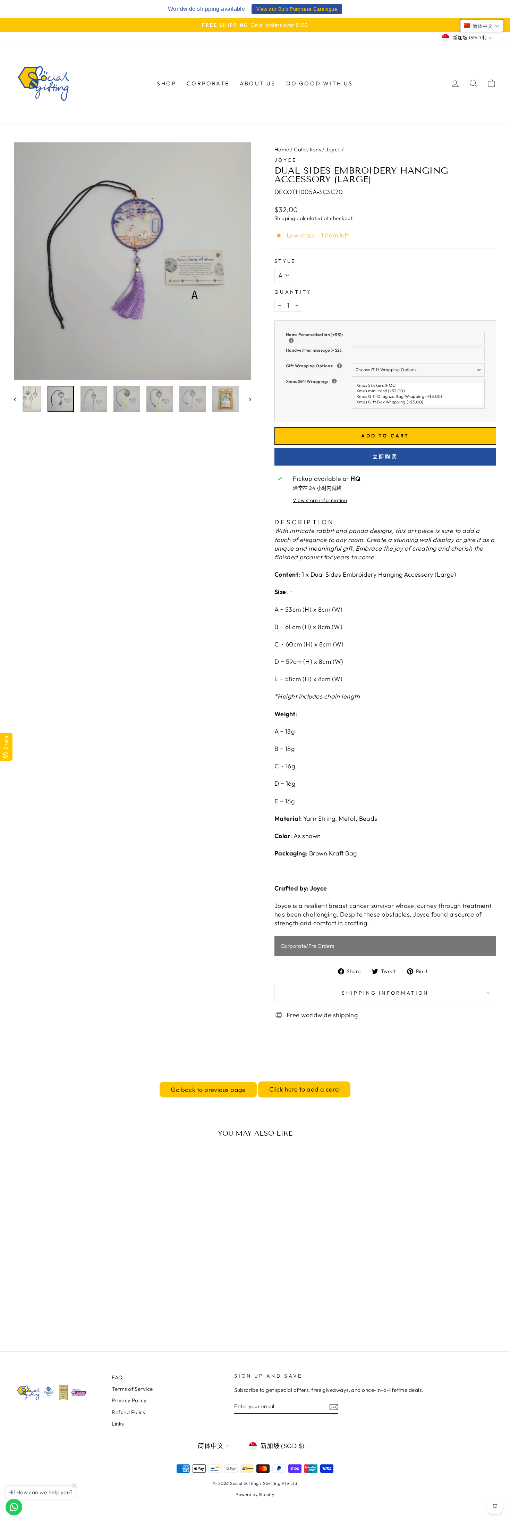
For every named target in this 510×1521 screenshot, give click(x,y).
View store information (320, 500)
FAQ (117, 1377)
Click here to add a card (304, 1089)
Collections (307, 149)
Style (285, 261)
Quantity (293, 292)
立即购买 (385, 456)
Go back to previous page (208, 1090)
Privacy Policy (129, 1400)
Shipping (285, 218)
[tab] (304, 522)
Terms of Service (132, 1389)
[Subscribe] (333, 1406)
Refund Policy (129, 1412)
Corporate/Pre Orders (307, 946)
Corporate (208, 83)
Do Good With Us (319, 83)
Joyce (332, 149)
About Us (258, 83)
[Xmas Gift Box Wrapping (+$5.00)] (419, 402)
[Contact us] (14, 1507)
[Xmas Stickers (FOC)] (419, 385)
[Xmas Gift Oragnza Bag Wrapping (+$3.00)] (419, 396)
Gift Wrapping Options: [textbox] (319, 365)
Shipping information (385, 993)
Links (118, 1423)
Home (281, 149)
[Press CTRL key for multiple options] (334, 381)
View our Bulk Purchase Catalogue (296, 9)
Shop (166, 83)
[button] (481, 25)
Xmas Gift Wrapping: (319, 381)
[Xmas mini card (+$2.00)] (419, 391)
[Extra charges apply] (339, 365)
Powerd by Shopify (255, 1494)
